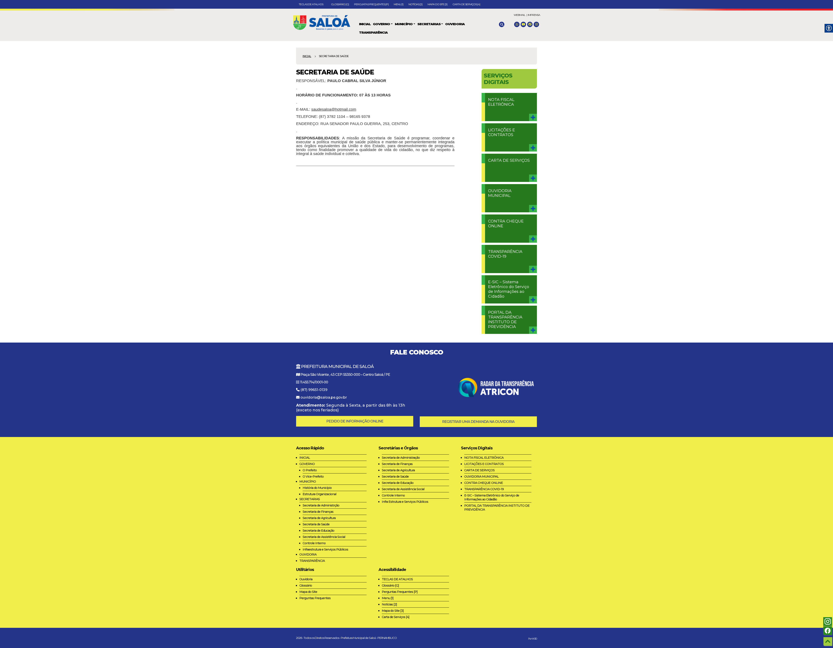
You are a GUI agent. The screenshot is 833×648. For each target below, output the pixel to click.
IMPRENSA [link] (534, 14)
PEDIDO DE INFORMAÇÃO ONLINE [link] (354, 421)
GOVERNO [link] (307, 464)
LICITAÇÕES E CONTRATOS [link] (501, 132)
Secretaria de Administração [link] (401, 458)
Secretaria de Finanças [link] (318, 512)
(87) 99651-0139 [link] (313, 390)
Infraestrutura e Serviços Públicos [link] (325, 549)
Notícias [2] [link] (415, 4)
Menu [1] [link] (398, 4)
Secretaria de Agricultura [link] (319, 518)
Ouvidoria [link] (305, 579)
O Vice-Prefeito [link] (313, 476)
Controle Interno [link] (314, 543)
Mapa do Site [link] (308, 592)
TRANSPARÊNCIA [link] (312, 561)
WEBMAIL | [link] (520, 14)
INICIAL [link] (304, 458)
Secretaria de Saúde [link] (316, 524)
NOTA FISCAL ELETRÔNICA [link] (501, 102)
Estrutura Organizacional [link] (319, 494)
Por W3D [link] (532, 638)
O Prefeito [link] (310, 470)
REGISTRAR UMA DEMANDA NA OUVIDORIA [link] (478, 422)
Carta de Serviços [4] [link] (466, 4)
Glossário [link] (305, 585)
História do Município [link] (317, 488)
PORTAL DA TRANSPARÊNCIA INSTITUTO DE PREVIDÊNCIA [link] (505, 319)
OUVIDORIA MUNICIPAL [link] (500, 193)
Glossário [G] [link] (340, 4)
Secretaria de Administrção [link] (321, 505)
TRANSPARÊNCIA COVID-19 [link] (505, 254)
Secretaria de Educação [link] (318, 531)
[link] (324, 21)
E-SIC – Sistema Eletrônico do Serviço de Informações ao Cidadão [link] (508, 289)
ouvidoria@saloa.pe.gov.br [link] (323, 397)
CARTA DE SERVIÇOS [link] (509, 160)
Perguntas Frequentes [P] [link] (371, 4)
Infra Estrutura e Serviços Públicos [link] (405, 502)
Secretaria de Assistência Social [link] (324, 537)
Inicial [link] (307, 56)
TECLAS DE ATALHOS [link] (312, 4)
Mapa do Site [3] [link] (437, 4)
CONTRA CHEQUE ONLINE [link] (506, 223)
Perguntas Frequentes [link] (315, 598)
